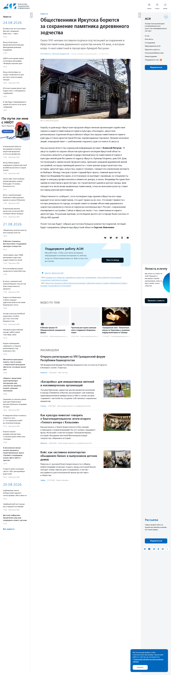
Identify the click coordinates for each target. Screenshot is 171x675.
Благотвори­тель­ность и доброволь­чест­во (65, 336)
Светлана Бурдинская (60, 54)
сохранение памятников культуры (54, 280)
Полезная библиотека (154, 53)
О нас (147, 36)
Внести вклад (112, 260)
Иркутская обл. (58, 273)
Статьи (43, 406)
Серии (42, 480)
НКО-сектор (63, 373)
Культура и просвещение (87, 54)
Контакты (149, 39)
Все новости (8, 529)
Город (73, 54)
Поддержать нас (152, 60)
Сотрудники (150, 43)
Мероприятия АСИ (152, 46)
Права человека (62, 480)
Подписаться (156, 67)
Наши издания (151, 56)
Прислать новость (152, 50)
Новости (44, 14)
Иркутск (48, 273)
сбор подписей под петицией (109, 278)
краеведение (90, 278)
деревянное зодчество (75, 278)
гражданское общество (55, 278)
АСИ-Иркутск (45, 54)
